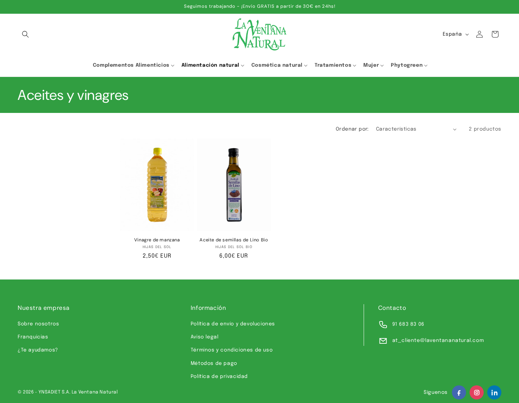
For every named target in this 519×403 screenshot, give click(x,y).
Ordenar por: (352, 129)
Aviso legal (205, 337)
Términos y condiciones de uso (232, 350)
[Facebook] (459, 392)
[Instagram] (477, 392)
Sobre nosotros (38, 323)
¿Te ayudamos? (38, 350)
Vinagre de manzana (157, 240)
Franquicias (33, 337)
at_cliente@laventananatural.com (438, 340)
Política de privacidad (219, 376)
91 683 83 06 (408, 324)
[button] (25, 34)
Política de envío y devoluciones (233, 323)
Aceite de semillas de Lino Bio (233, 240)
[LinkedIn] (494, 392)
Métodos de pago (214, 363)
